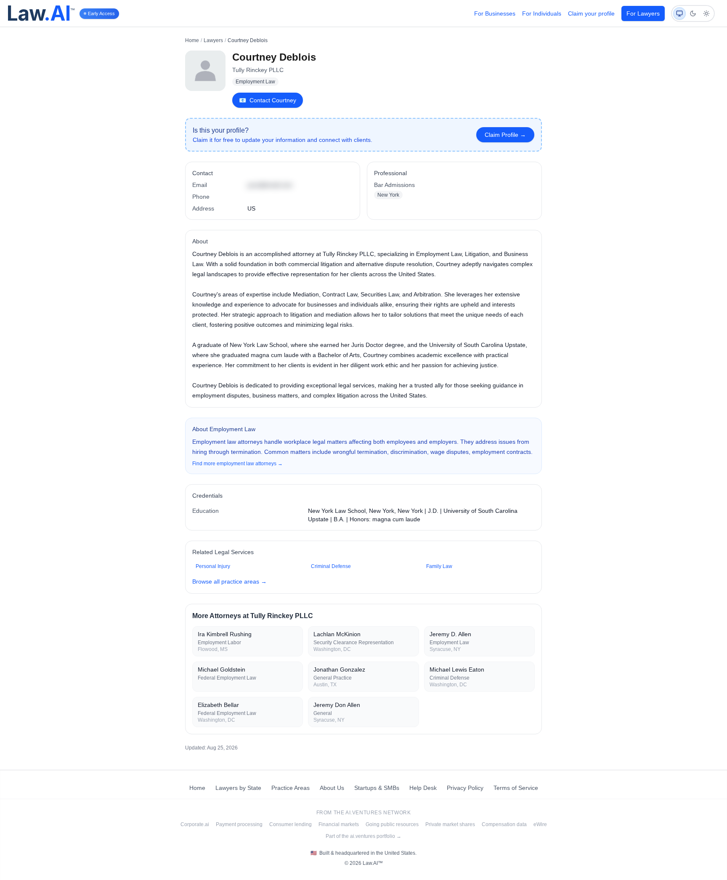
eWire (540, 824)
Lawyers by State (238, 787)
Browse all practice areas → (229, 581)
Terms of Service (516, 787)
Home (192, 40)
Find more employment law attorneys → (237, 464)
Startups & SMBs (376, 787)
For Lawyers (643, 13)
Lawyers (213, 40)
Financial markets (338, 824)
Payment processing (239, 824)
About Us (332, 787)
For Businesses (494, 13)
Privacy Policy (465, 787)
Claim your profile (591, 13)
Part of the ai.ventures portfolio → (363, 836)
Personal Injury (213, 566)
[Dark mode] (693, 13)
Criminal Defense (331, 566)
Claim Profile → (505, 134)
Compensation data (504, 824)
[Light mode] (706, 13)
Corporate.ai (194, 824)
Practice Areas (290, 787)
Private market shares (450, 824)
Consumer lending (290, 824)
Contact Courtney (267, 100)
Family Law (439, 566)
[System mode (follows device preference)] (679, 13)
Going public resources (392, 824)
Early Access (101, 13)
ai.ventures (363, 813)
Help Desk (423, 787)
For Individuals (541, 13)
